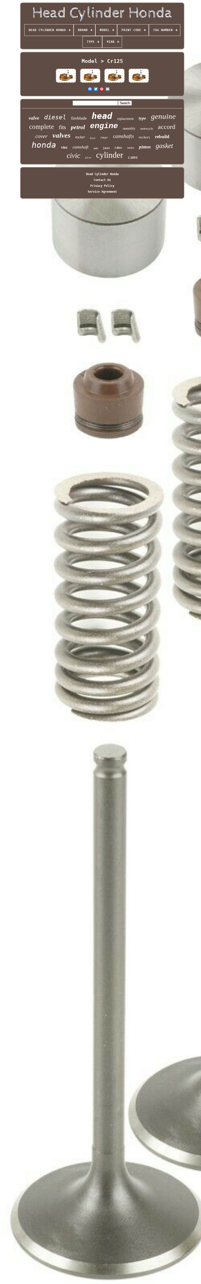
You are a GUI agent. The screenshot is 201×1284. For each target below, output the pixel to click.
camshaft (80, 147)
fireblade (79, 118)
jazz (106, 148)
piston (145, 146)
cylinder (109, 154)
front (92, 137)
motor (130, 147)
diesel (55, 117)
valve (34, 118)
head (102, 116)
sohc (95, 148)
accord (166, 126)
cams (133, 157)
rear (104, 137)
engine (104, 126)
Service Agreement (102, 191)
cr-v (88, 157)
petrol (78, 127)
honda (44, 145)
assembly (129, 128)
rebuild (162, 136)
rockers (144, 137)
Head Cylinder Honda (102, 174)
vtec (64, 147)
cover (41, 136)
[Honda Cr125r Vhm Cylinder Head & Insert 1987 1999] (66, 83)
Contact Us (102, 180)
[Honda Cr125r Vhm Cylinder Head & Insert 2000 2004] (90, 83)
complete (41, 126)
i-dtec (118, 147)
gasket (164, 145)
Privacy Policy (102, 186)
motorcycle (146, 128)
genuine (163, 116)
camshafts (123, 136)
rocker (80, 137)
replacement (125, 119)
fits (62, 127)
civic (73, 155)
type (142, 118)
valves (61, 135)
